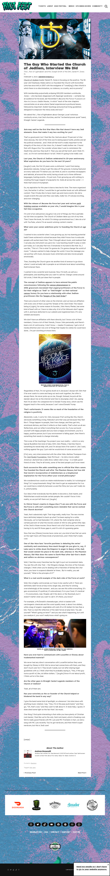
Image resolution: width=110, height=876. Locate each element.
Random (33, 763)
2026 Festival (60, 6)
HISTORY (66, 832)
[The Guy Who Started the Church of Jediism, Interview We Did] (55, 39)
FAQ (46, 832)
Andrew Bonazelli (46, 77)
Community (97, 6)
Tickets (42, 6)
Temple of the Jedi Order (54, 296)
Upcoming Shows (83, 6)
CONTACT (55, 832)
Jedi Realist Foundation (37, 457)
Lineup (50, 6)
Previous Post (30, 773)
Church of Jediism (31, 80)
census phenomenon (59, 285)
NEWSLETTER (36, 832)
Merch (71, 6)
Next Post (82, 773)
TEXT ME (76, 832)
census (27, 293)
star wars (33, 767)
